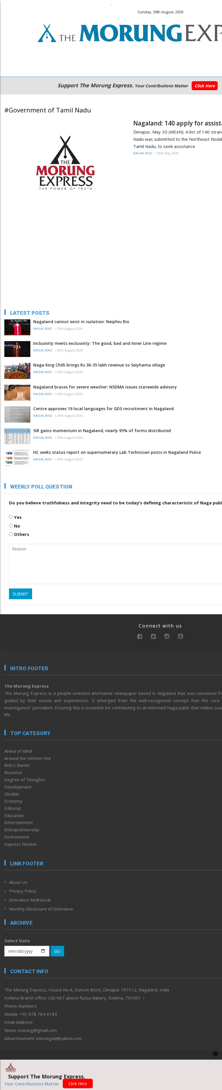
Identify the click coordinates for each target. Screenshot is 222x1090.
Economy (13, 801)
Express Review (20, 844)
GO (57, 951)
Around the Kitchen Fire (27, 758)
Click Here (205, 85)
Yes (17, 517)
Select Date (17, 940)
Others (21, 534)
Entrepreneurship (21, 829)
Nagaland (143, 153)
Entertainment (18, 822)
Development (18, 787)
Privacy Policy (22, 891)
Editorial (12, 808)
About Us (18, 882)
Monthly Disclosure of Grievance (41, 909)
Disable (11, 794)
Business (13, 772)
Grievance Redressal (29, 900)
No (16, 526)
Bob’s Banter (17, 765)
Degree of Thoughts (24, 779)
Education (14, 815)
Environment (16, 837)
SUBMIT (20, 594)
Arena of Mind (18, 751)
